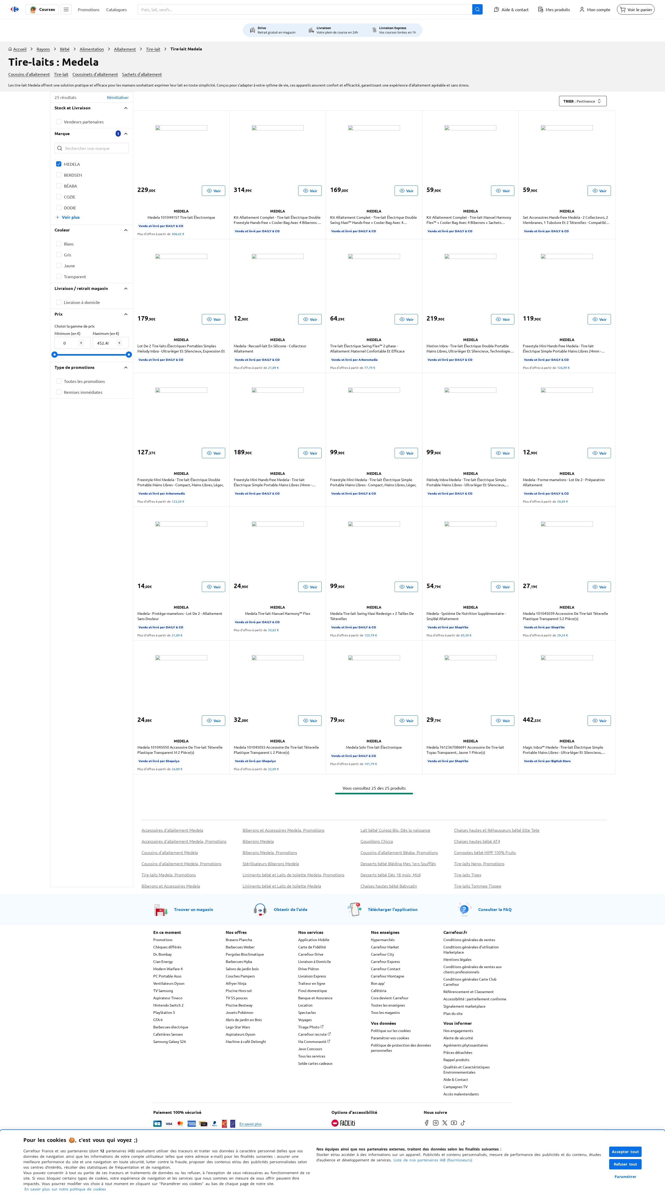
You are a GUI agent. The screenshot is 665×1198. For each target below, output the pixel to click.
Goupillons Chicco (377, 841)
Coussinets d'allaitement (95, 74)
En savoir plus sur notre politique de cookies (65, 1189)
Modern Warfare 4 (168, 968)
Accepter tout (625, 1151)
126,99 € (563, 367)
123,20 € (178, 501)
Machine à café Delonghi (246, 1041)
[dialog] (332, 1164)
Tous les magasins (385, 1012)
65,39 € (466, 635)
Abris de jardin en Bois (244, 1019)
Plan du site (453, 1013)
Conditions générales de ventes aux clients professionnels (472, 969)
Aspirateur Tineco (167, 997)
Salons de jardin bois (242, 968)
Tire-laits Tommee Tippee (477, 886)
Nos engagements (458, 1030)
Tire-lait (153, 48)
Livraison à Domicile (314, 961)
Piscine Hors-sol (239, 990)
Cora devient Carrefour (389, 997)
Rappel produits (456, 1059)
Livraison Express (312, 976)
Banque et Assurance (315, 997)
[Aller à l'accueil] (14, 9)
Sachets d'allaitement (142, 74)
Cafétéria (378, 990)
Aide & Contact (455, 1079)
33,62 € (273, 630)
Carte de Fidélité (312, 946)
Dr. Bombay (162, 954)
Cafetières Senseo (168, 1034)
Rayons (43, 48)
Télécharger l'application (392, 909)
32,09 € (273, 769)
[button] (66, 9)
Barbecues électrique (170, 1026)
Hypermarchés (383, 939)
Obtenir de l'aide (290, 909)
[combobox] (310, 9)
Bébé (65, 48)
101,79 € (370, 764)
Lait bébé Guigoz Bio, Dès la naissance (395, 830)
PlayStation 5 (164, 1012)
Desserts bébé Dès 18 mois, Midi (391, 874)
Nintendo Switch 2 (168, 1005)
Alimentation (92, 48)
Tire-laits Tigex (467, 874)
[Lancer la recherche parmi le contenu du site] (477, 9)
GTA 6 (158, 1019)
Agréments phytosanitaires (465, 1045)
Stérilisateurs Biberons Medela (271, 863)
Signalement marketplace (464, 1006)
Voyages (305, 1019)
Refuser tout (625, 1164)
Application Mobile (313, 939)
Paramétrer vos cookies (390, 1037)
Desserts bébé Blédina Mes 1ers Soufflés (398, 863)
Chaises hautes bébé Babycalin (389, 886)
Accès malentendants (461, 1093)
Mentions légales (457, 959)
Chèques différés (167, 946)
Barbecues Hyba (239, 961)
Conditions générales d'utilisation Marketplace (471, 949)
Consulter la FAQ (495, 909)
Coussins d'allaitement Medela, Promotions (181, 863)
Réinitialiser (118, 97)
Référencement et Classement (468, 991)
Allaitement (125, 48)
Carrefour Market (385, 946)
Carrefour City (382, 954)
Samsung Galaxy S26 (169, 1041)
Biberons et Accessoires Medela (171, 886)
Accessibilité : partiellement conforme (474, 998)
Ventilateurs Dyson (168, 983)
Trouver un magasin (193, 909)
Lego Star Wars (238, 1026)
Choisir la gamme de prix (75, 326)
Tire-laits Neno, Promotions (479, 863)
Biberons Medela (258, 841)
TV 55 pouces (237, 997)
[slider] (54, 354)
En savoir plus (251, 1123)
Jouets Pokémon (239, 1012)
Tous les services (311, 1056)
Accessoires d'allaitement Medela (172, 830)
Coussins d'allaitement (29, 74)
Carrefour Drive (310, 954)
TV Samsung (163, 990)
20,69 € (562, 501)
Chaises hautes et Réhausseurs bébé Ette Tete (497, 830)
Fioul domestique (312, 990)
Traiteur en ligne (311, 983)
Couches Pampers (240, 976)
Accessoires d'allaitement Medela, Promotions (184, 841)
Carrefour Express (385, 961)
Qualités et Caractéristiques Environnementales (466, 1069)
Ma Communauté (312, 1041)
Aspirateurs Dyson (240, 1034)
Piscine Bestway (239, 1005)
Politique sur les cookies (391, 1030)
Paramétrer (625, 1176)
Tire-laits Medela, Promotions (169, 874)
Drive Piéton (308, 968)
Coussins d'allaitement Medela (170, 852)
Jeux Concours (310, 1048)
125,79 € (370, 635)
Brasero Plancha (239, 939)
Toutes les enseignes (388, 1005)
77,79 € (369, 367)
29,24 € (562, 635)
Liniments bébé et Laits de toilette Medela (282, 886)
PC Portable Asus (167, 976)
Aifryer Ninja (236, 983)
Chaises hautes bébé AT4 (477, 841)
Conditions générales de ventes (469, 939)
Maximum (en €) (106, 333)
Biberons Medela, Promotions (270, 852)
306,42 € (178, 234)
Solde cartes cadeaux (315, 1063)
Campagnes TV (455, 1086)
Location (305, 1005)
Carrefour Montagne (387, 976)
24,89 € (177, 769)
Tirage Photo (309, 1026)
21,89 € (273, 367)
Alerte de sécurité (458, 1037)
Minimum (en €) (68, 333)
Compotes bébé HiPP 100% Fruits (485, 852)
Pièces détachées (457, 1052)
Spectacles (307, 1012)
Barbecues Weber (240, 946)
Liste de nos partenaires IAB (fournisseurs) (433, 1159)
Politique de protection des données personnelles (401, 1048)
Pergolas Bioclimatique (245, 954)
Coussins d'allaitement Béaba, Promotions (399, 852)
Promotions (162, 939)
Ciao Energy (163, 961)
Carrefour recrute (313, 1034)
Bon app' (378, 983)
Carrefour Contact (386, 968)
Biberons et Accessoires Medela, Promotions (283, 830)
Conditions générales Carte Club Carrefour (469, 982)
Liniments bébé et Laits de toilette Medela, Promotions (293, 874)
